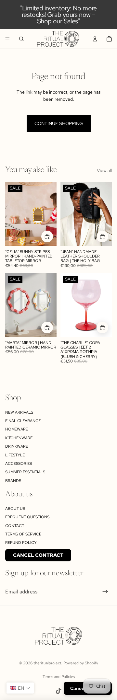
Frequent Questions (27, 517)
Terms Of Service (23, 534)
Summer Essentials (25, 472)
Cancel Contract (38, 555)
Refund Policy (21, 542)
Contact (14, 525)
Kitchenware (18, 438)
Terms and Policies (59, 676)
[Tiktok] (58, 691)
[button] (20, 688)
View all (104, 170)
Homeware (16, 429)
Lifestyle (15, 455)
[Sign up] (105, 591)
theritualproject (47, 663)
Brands (13, 480)
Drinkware (16, 446)
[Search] (21, 39)
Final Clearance (23, 420)
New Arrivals (19, 412)
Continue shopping (58, 123)
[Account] (95, 39)
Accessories (18, 463)
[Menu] (7, 38)
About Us (15, 508)
